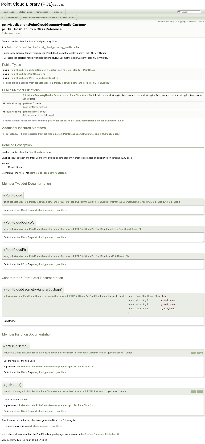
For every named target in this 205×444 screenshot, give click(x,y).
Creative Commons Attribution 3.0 (101, 434)
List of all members (165, 22)
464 (23, 210)
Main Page (9, 12)
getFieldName (29, 111)
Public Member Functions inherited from (64, 120)
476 (23, 411)
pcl (3, 17)
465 (23, 264)
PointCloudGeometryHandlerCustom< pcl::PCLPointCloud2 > (49, 17)
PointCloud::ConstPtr (46, 78)
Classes (58, 12)
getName (27, 103)
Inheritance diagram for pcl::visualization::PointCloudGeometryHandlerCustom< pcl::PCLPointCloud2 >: (56, 53)
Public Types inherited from (57, 83)
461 (21, 173)
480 (23, 372)
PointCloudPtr (18, 74)
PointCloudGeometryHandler (40, 70)
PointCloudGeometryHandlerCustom (42, 95)
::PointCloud (88, 70)
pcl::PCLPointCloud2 (69, 70)
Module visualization (11, 33)
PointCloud (35, 41)
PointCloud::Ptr (36, 74)
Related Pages (25, 12)
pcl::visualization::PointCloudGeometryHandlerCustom (39, 202)
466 (23, 237)
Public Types (179, 22)
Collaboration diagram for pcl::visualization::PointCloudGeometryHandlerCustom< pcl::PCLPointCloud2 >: (57, 58)
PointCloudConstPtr (22, 78)
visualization (13, 17)
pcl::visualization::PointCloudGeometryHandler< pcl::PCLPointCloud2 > (73, 83)
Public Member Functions (194, 22)
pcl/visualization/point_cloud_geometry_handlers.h (46, 47)
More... (55, 41)
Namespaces (42, 12)
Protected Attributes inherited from (62, 134)
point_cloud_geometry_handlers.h (47, 173)
